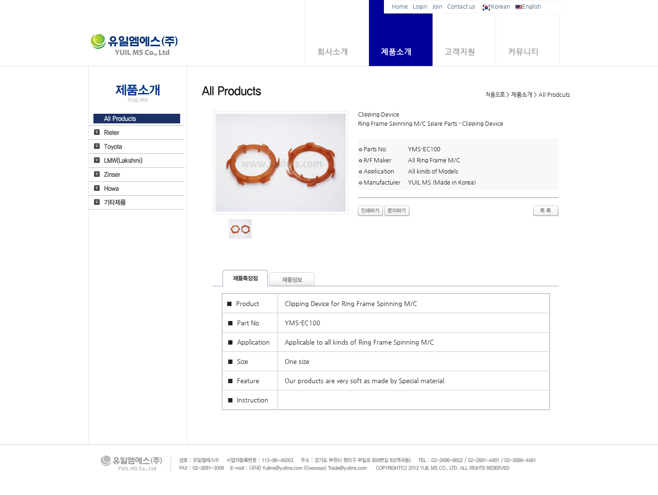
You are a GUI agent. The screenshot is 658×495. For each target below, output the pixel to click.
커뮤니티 (523, 51)
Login (420, 6)
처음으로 (495, 95)
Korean (500, 6)
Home (400, 6)
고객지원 (460, 51)
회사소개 (332, 51)
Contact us (461, 6)
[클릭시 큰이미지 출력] (240, 229)
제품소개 (396, 51)
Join (437, 6)
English (531, 6)
